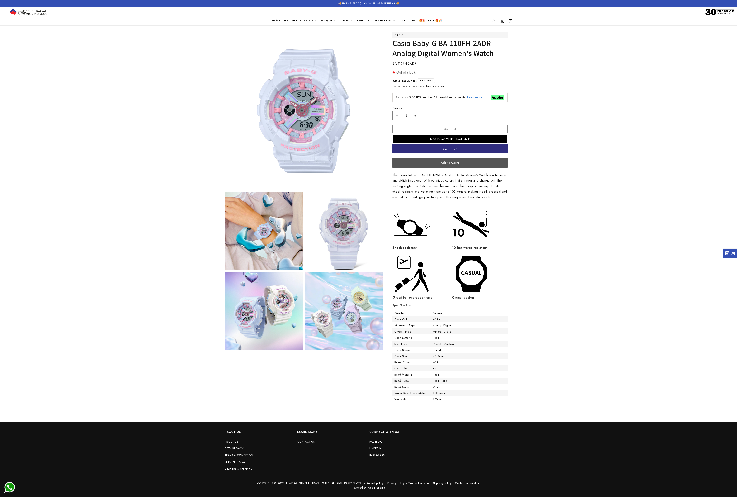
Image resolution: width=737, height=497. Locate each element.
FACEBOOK (376, 442)
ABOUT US (231, 442)
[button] (292, 20)
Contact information (467, 483)
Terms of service (418, 483)
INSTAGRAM (377, 455)
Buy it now (450, 149)
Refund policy (375, 483)
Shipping (414, 86)
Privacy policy (396, 483)
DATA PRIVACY (234, 448)
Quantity (397, 108)
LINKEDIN (375, 448)
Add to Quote (450, 163)
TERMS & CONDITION (239, 455)
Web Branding (376, 488)
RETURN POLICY (235, 462)
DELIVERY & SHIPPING (239, 468)
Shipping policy (441, 483)
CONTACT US (306, 442)
